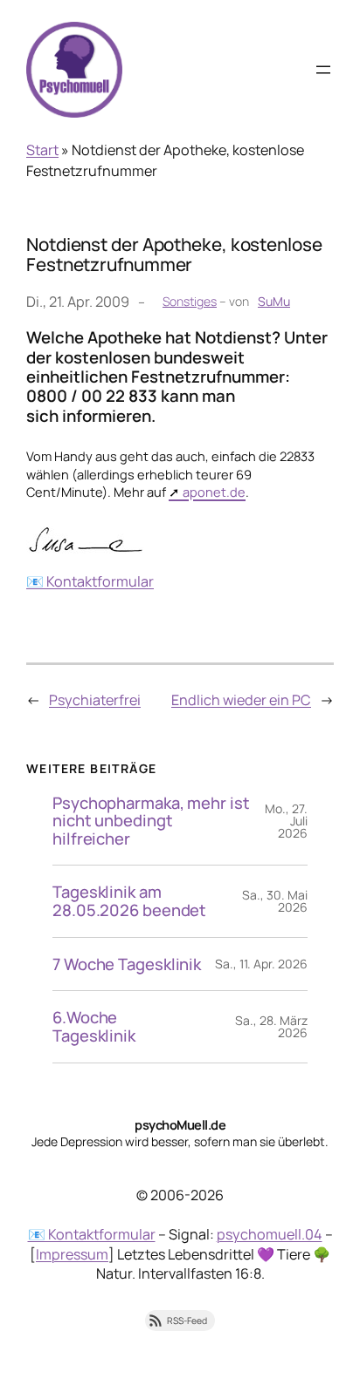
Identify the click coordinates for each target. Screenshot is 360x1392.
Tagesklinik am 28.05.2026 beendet (129, 901)
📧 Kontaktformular (90, 581)
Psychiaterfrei (95, 700)
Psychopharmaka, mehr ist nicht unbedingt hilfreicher (151, 821)
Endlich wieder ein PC (241, 700)
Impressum (72, 1254)
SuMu (274, 301)
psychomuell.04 (269, 1234)
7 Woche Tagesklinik (126, 964)
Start (42, 150)
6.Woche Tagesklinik (93, 1026)
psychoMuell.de (180, 1124)
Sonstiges (190, 301)
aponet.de (214, 491)
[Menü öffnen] (323, 69)
